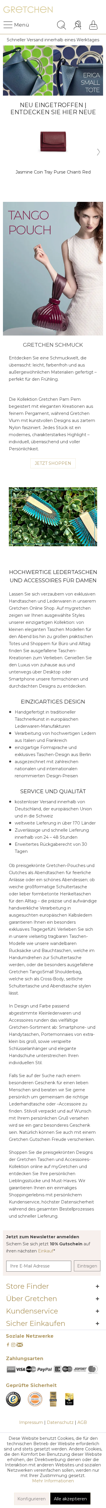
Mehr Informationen (53, 1481)
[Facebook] (8, 1345)
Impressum (31, 1422)
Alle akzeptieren (70, 1499)
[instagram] (13, 1345)
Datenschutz (60, 1422)
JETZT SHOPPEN (53, 463)
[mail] (19, 1345)
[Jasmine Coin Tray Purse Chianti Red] (53, 141)
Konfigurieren (31, 1499)
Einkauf (46, 1251)
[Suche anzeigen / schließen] (61, 25)
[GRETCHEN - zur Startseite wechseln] (28, 11)
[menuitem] (8, 25)
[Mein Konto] (78, 25)
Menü (15, 25)
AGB (82, 1422)
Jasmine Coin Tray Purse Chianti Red (53, 172)
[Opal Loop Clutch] (53, 269)
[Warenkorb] (93, 25)
